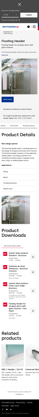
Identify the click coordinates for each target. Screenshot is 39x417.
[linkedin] (11, 409)
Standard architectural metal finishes (17, 109)
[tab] (12, 246)
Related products (29, 126)
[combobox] (10, 15)
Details (3, 126)
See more (5, 55)
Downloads (14, 126)
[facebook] (3, 409)
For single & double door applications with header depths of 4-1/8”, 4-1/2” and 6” (19, 117)
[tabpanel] (19, 285)
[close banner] (20, 4)
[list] (19, 362)
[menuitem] (10, 27)
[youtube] (7, 409)
